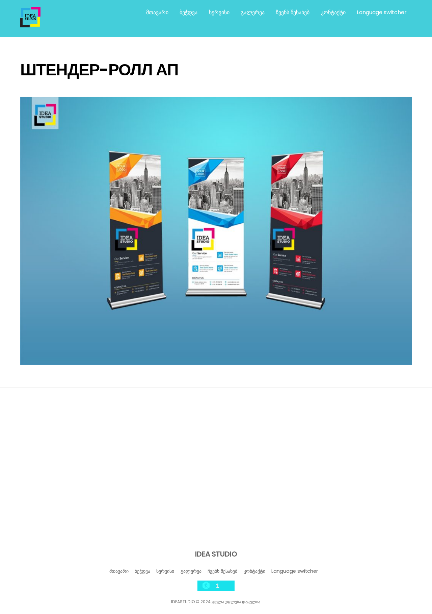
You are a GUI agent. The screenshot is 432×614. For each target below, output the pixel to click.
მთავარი (157, 12)
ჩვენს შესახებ (292, 12)
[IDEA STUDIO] (30, 24)
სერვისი (219, 12)
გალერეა (253, 12)
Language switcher (382, 12)
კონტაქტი (333, 12)
